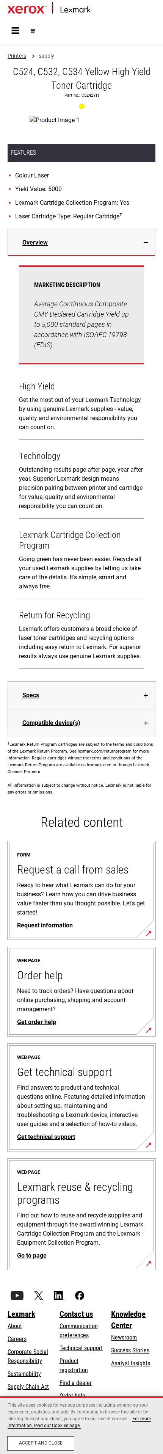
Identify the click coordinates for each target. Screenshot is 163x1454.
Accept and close (41, 1443)
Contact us (76, 1314)
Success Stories (130, 1350)
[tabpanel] (81, 468)
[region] (81, 1425)
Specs (30, 695)
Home (96, 10)
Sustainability (24, 1373)
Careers (17, 1339)
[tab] (81, 242)
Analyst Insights (130, 1363)
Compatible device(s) (51, 722)
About (15, 1326)
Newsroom (124, 1337)
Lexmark (21, 1314)
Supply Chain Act (28, 1386)
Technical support (81, 1348)
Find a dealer (76, 1383)
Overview (35, 242)
